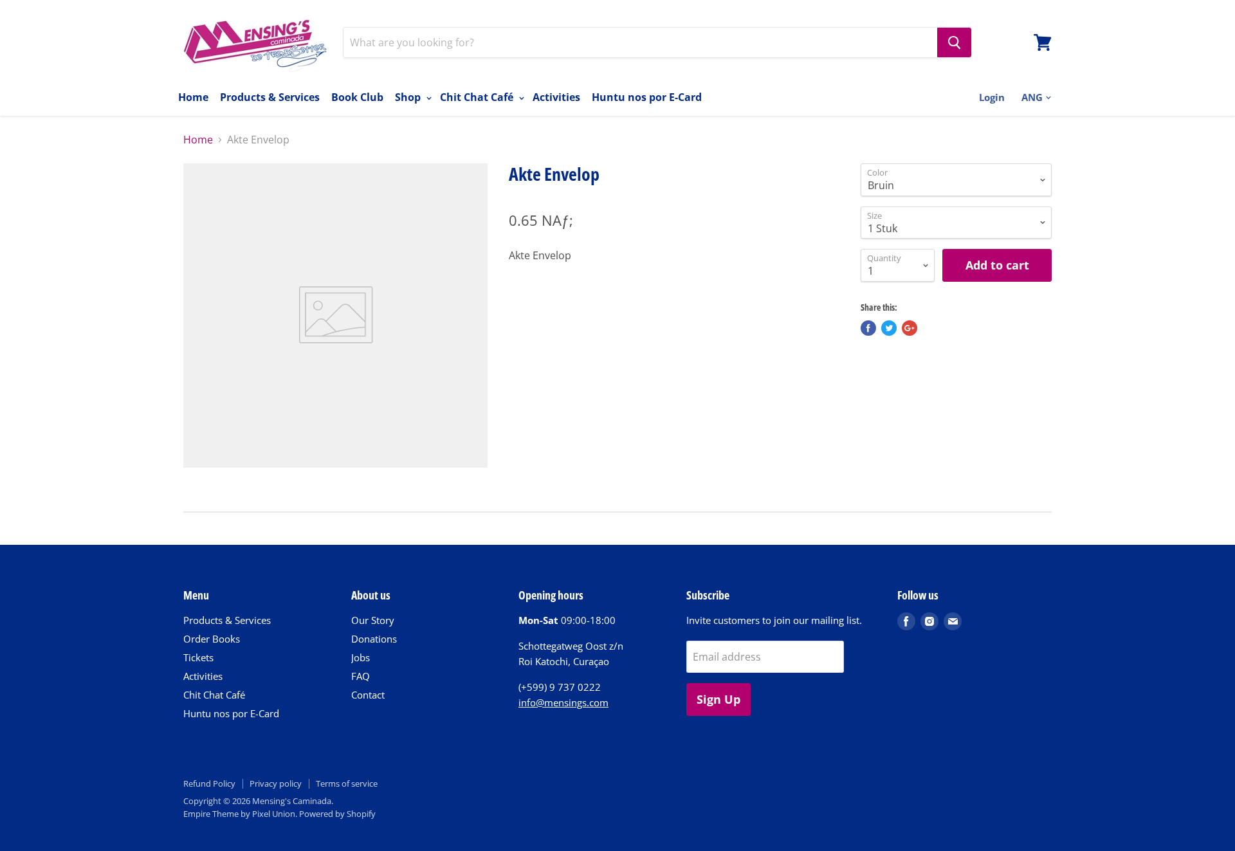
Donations (374, 638)
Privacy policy (276, 783)
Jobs (360, 657)
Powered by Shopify (337, 813)
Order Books (211, 638)
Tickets (198, 657)
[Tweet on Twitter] (889, 328)
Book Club (357, 97)
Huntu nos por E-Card (647, 97)
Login (992, 97)
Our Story (372, 620)
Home (193, 97)
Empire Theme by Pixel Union (239, 813)
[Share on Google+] (909, 328)
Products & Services (270, 97)
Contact (368, 694)
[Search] (954, 42)
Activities (556, 97)
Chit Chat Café (478, 97)
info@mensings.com (563, 702)
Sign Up (718, 699)
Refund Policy (209, 783)
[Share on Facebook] (868, 328)
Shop (409, 97)
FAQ (360, 676)
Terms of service (347, 783)
